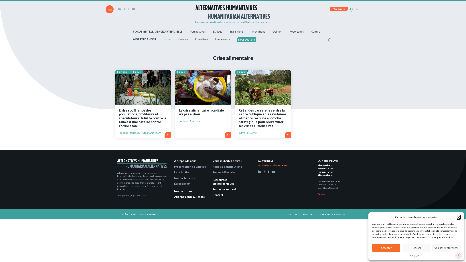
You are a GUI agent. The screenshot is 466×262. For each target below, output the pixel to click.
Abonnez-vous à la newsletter (272, 165)
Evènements (222, 39)
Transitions (236, 31)
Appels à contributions (227, 166)
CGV (416, 255)
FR (351, 9)
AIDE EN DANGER (144, 39)
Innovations (258, 31)
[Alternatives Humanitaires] (232, 14)
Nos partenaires (184, 178)
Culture (315, 31)
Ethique (217, 31)
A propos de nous (185, 160)
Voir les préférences (446, 247)
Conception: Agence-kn (333, 214)
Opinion (277, 31)
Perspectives (198, 31)
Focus (137, 71)
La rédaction (182, 172)
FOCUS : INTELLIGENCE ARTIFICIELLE (158, 31)
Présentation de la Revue (190, 166)
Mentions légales (305, 214)
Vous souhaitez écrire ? (227, 160)
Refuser (416, 247)
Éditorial (123, 71)
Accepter (386, 247)
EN (356, 9)
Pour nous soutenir (225, 189)
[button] (459, 217)
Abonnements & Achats (189, 196)
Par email (322, 194)
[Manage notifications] (458, 255)
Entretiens (201, 39)
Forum (167, 39)
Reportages (296, 31)
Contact (218, 194)
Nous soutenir (246, 39)
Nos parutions (183, 191)
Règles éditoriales (224, 172)
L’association (182, 183)
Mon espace (339, 8)
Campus (183, 39)
